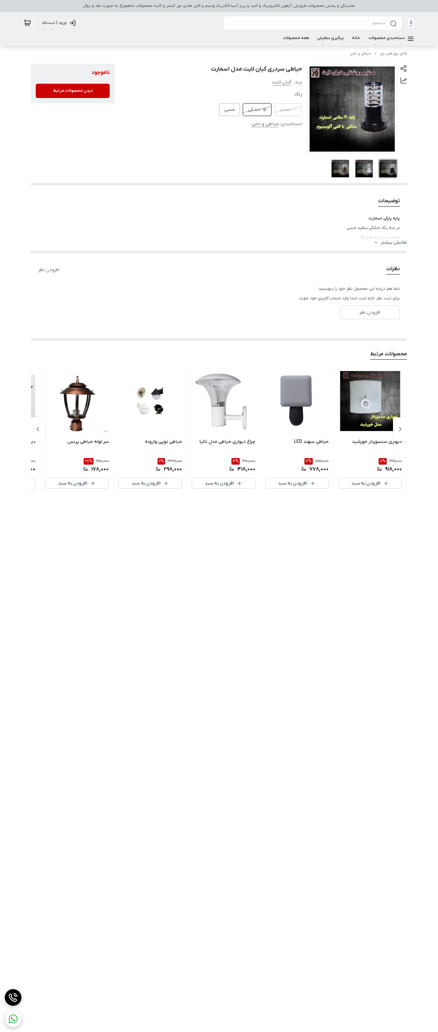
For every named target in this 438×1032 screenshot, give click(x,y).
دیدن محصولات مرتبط (73, 91)
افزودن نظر (48, 270)
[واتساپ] (13, 1019)
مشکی (254, 110)
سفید (285, 110)
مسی (229, 110)
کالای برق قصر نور (393, 53)
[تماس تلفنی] (13, 997)
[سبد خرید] (27, 23)
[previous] (400, 429)
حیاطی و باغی (360, 53)
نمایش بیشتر (394, 242)
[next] (38, 429)
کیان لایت (281, 82)
